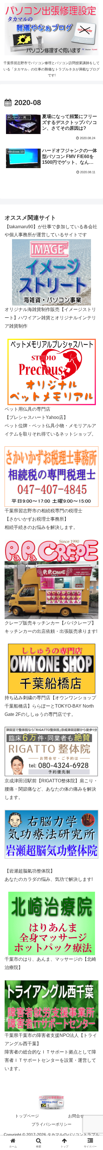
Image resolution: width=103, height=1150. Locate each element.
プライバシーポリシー (51, 1124)
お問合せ (76, 1116)
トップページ (27, 1116)
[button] (92, 857)
